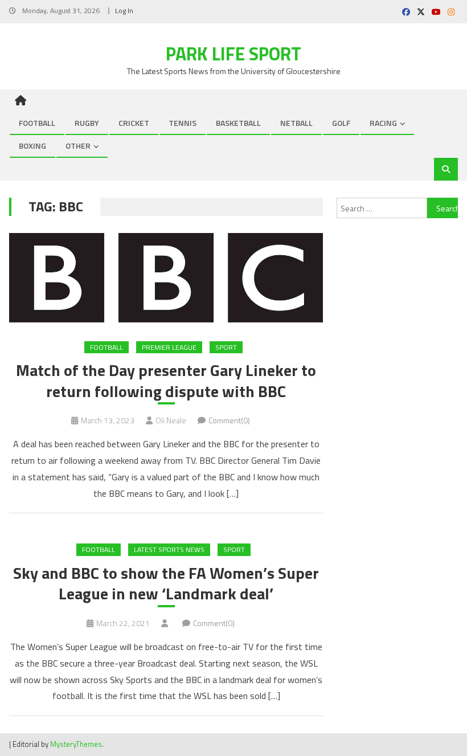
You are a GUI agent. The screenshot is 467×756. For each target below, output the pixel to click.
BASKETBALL (238, 123)
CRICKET (133, 123)
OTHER (78, 146)
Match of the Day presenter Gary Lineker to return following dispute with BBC (166, 381)
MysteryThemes (76, 744)
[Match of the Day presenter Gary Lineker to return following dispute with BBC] (166, 277)
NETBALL (296, 123)
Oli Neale (170, 420)
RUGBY (87, 123)
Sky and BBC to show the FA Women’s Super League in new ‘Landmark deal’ (166, 583)
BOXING (32, 146)
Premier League (169, 347)
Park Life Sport (233, 53)
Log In (124, 10)
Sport (226, 347)
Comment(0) (229, 420)
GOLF (341, 123)
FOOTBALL (37, 123)
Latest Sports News (169, 549)
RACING (383, 123)
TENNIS (182, 123)
